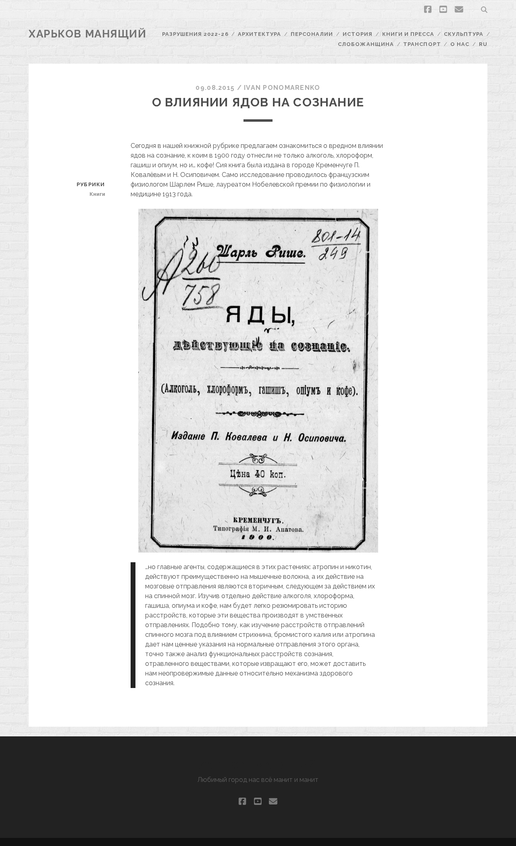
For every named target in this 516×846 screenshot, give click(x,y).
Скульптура (463, 34)
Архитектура (259, 34)
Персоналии (312, 34)
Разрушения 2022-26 (195, 34)
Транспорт (422, 44)
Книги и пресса (408, 34)
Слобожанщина (366, 44)
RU (483, 44)
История (357, 34)
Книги (97, 194)
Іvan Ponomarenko (282, 87)
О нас (459, 44)
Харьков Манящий (87, 34)
